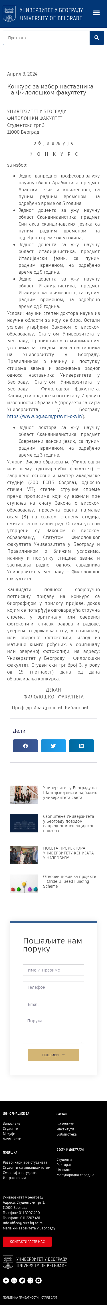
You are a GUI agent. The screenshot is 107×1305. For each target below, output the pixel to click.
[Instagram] (30, 1281)
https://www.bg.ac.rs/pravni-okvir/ (44, 416)
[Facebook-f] (6, 1281)
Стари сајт (49, 1298)
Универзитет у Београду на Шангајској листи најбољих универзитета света (70, 792)
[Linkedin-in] (14, 1281)
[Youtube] (38, 1281)
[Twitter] (22, 1281)
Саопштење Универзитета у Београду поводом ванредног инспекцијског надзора (68, 824)
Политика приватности (21, 1298)
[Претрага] (97, 38)
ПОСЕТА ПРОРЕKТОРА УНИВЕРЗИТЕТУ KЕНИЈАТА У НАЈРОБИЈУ (68, 853)
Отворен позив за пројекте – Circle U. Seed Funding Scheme (69, 881)
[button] (96, 12)
